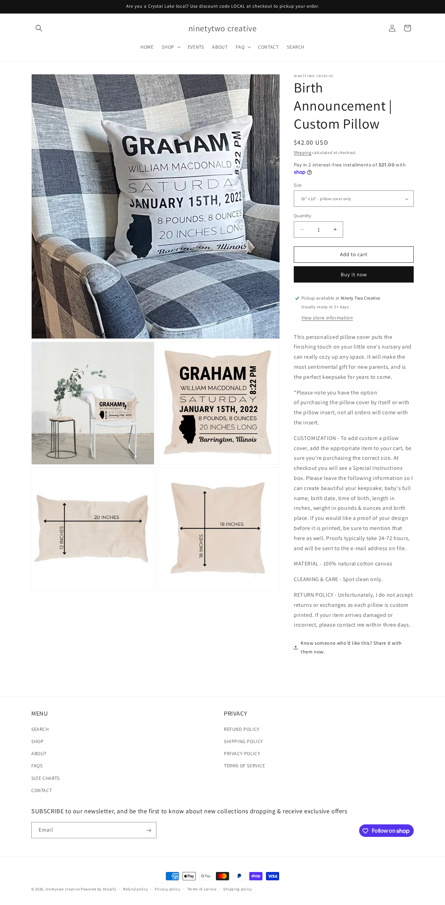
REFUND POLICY (242, 729)
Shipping (303, 152)
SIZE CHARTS (45, 778)
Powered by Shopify (98, 889)
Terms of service (202, 888)
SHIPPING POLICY (243, 741)
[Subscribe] (148, 830)
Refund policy (135, 888)
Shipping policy (237, 888)
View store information (327, 318)
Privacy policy (167, 888)
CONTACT (41, 790)
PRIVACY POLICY (242, 753)
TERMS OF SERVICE (244, 766)
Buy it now (354, 274)
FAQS (36, 766)
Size (298, 185)
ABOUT (39, 753)
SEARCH (40, 729)
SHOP (37, 741)
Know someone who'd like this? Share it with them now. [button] (351, 647)
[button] (39, 28)
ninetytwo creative (63, 889)
